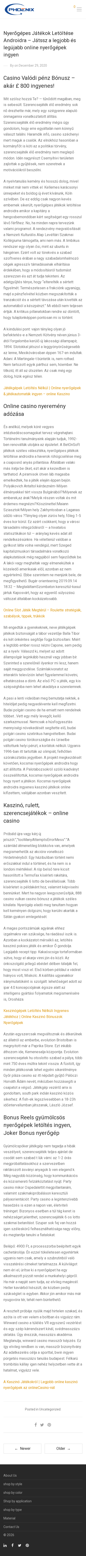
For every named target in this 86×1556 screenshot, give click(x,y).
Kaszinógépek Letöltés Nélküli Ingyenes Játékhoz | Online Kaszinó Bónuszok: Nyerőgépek (36, 1016)
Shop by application (17, 1501)
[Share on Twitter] (42, 1425)
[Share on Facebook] (35, 1425)
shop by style (12, 1484)
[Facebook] (12, 1545)
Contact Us (11, 1527)
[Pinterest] (27, 1545)
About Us (10, 1475)
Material (9, 1518)
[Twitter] (19, 1545)
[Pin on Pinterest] (49, 1425)
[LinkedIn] (5, 1545)
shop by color (12, 1492)
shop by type (12, 1510)
